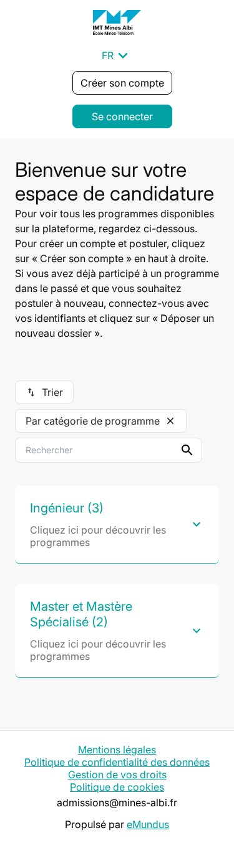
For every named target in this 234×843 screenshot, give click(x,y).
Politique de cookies (117, 787)
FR (117, 55)
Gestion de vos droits (117, 774)
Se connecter (122, 116)
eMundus (148, 824)
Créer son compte (122, 83)
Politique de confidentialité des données (117, 762)
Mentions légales (117, 749)
